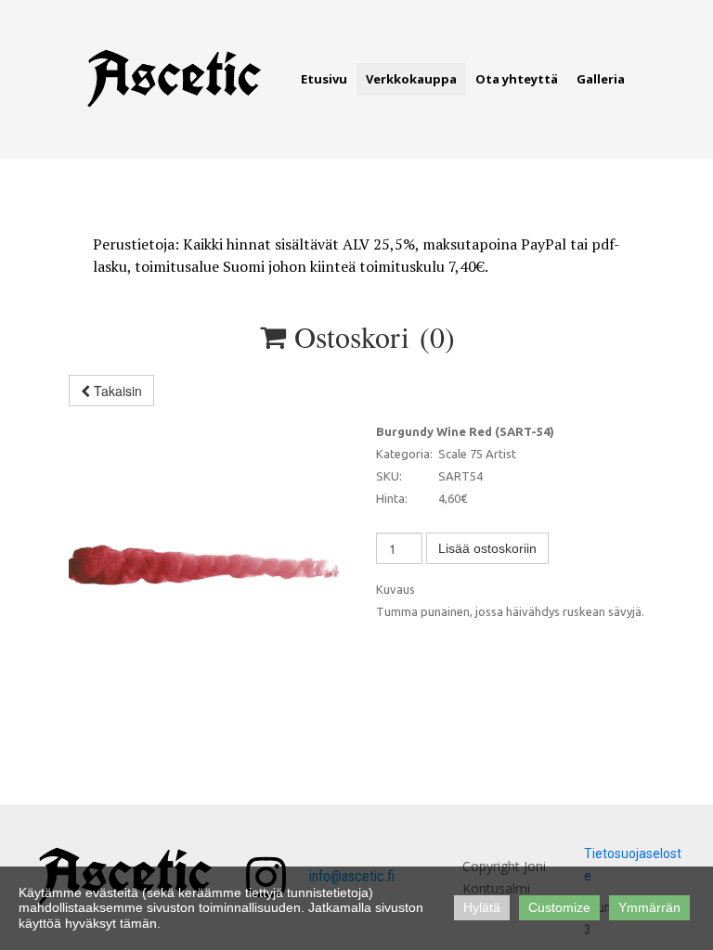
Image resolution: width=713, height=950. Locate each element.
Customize (559, 907)
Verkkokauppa (411, 79)
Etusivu (324, 79)
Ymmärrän (649, 907)
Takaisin (116, 390)
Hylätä (481, 907)
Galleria (601, 79)
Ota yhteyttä (516, 79)
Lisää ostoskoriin (487, 548)
